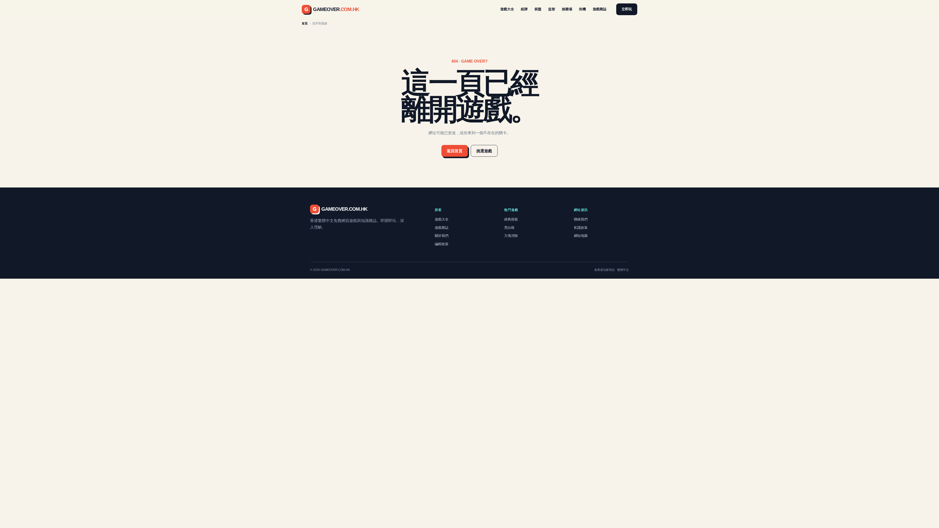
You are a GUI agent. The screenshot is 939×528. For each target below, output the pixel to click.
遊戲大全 (507, 9)
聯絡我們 (581, 219)
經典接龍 (511, 219)
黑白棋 (509, 228)
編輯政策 (441, 244)
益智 (551, 9)
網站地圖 (581, 236)
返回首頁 (454, 151)
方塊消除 (511, 236)
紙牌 (524, 9)
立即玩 (627, 9)
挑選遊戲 (484, 151)
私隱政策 (581, 228)
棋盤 (538, 9)
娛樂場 (567, 9)
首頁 (305, 23)
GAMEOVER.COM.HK (340, 209)
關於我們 (441, 236)
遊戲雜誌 (599, 9)
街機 (582, 9)
